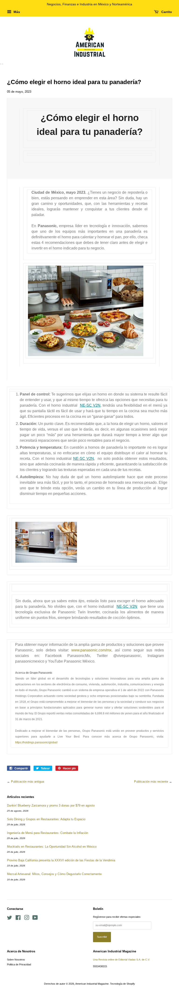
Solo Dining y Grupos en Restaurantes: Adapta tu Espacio (46, 819)
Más (16, 12)
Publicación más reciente (151, 781)
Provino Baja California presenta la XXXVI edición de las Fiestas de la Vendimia (61, 860)
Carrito (166, 12)
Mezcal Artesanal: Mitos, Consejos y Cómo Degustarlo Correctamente (54, 874)
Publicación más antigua (27, 781)
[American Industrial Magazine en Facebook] (18, 918)
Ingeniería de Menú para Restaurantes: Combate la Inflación (47, 833)
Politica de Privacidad (19, 964)
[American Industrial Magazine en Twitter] (9, 918)
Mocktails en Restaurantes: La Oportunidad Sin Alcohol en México (51, 846)
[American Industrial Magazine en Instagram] (26, 918)
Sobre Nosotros (16, 959)
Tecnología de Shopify (122, 983)
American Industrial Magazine (92, 983)
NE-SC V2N (90, 405)
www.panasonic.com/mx (91, 650)
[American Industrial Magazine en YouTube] (35, 918)
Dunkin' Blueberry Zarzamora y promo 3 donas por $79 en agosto (51, 805)
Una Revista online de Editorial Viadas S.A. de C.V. (121, 959)
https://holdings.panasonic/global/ (36, 742)
